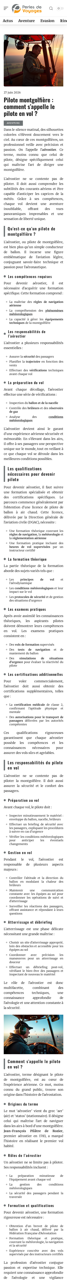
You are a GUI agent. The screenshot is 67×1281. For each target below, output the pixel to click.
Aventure (13, 123)
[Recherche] (51, 8)
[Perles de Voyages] (27, 8)
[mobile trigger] (7, 8)
